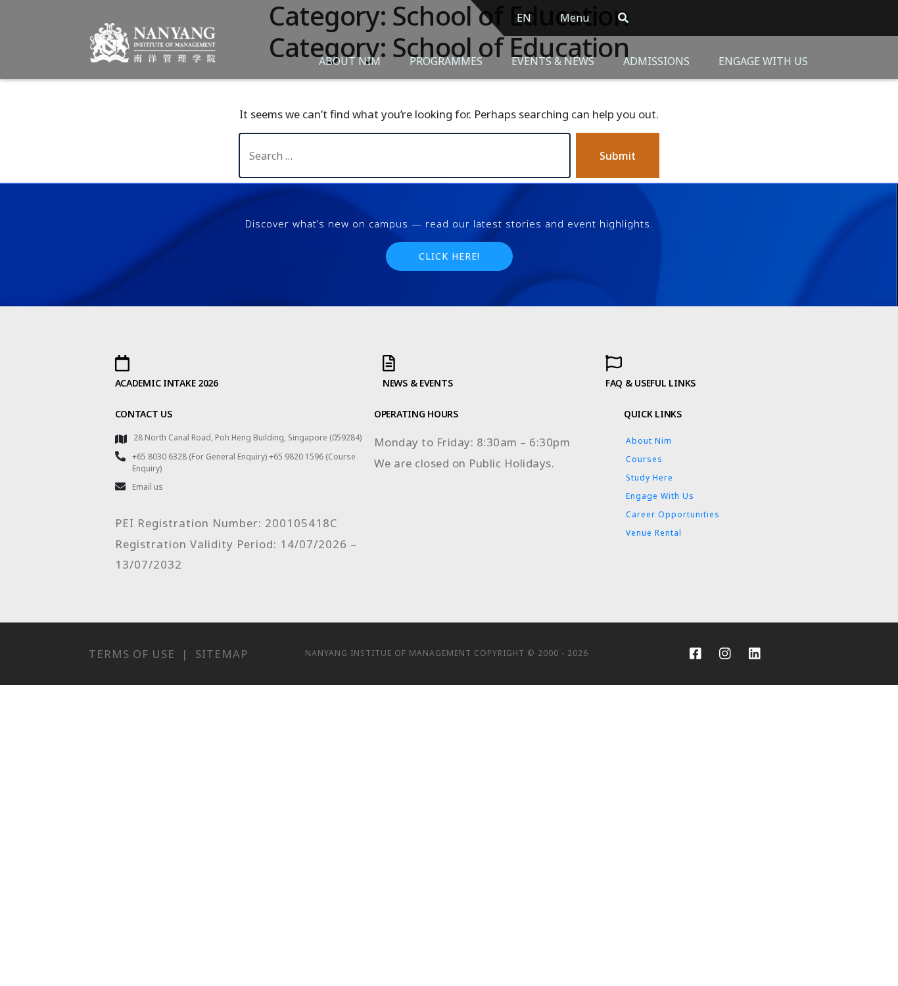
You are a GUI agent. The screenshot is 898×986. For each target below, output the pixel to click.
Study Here (649, 477)
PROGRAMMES (446, 61)
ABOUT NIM (350, 61)
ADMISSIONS (656, 61)
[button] (449, 256)
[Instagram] (725, 653)
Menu (574, 18)
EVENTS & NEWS (552, 61)
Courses (644, 459)
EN (524, 18)
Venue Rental (654, 532)
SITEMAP (221, 653)
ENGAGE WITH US (763, 61)
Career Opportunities (673, 514)
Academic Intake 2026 (166, 383)
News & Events (417, 383)
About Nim (649, 440)
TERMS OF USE (132, 653)
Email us (147, 486)
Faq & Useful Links (650, 383)
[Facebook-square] (695, 653)
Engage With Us (660, 496)
